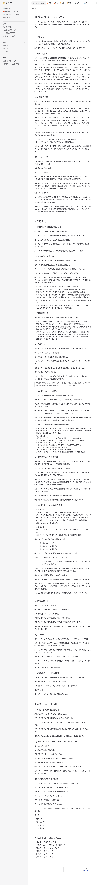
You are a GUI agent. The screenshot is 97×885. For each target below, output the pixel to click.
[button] (14, 23)
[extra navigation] (92, 3)
